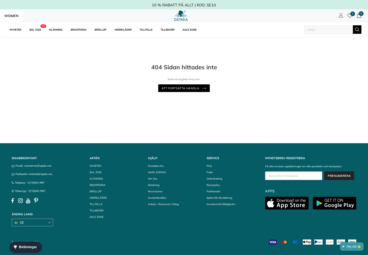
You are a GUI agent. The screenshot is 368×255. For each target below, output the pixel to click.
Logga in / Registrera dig (340, 16)
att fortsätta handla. (181, 88)
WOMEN (11, 16)
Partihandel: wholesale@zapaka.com (33, 174)
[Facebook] (12, 201)
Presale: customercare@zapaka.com (32, 165)
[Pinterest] (36, 201)
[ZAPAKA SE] (181, 15)
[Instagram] (20, 201)
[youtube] (28, 201)
